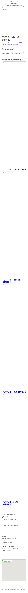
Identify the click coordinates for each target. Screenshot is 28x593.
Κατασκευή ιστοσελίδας (17, 589)
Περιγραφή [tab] (5, 46)
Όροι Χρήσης (5, 516)
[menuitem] (14, 3)
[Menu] (25, 9)
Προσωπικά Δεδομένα (7, 517)
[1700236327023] (11, 9)
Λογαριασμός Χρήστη (7, 521)
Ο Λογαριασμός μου (9, 1)
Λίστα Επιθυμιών (14, 3)
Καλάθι (16, 1)
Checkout (22, 1)
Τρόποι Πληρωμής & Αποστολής (9, 519)
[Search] (22, 9)
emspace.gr (4, 591)
